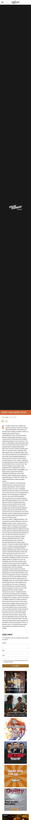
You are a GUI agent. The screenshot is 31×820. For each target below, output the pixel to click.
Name (3, 650)
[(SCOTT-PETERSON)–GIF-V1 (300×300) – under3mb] (15, 742)
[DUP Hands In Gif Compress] (15, 671)
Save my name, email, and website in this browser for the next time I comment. (16, 661)
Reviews (5, 816)
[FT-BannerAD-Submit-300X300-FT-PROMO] (15, 765)
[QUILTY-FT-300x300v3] (15, 789)
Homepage (5, 815)
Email (3, 655)
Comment (4, 643)
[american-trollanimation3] (15, 718)
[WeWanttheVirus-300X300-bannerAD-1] (15, 695)
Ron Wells (5, 417)
